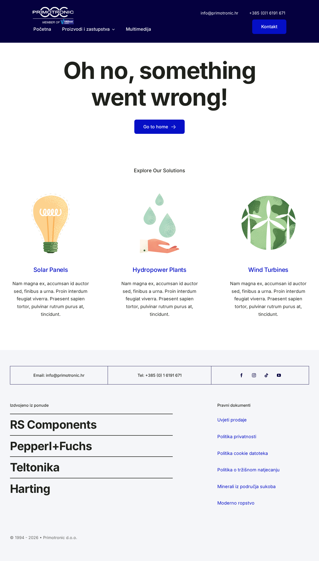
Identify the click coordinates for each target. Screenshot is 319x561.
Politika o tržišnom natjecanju (248, 469)
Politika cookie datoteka (242, 453)
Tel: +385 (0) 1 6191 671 (160, 375)
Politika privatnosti (236, 436)
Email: (39, 375)
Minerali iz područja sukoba (246, 486)
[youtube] (279, 375)
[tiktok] (266, 375)
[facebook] (241, 375)
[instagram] (254, 375)
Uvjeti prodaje (232, 419)
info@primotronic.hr (65, 375)
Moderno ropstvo (235, 503)
